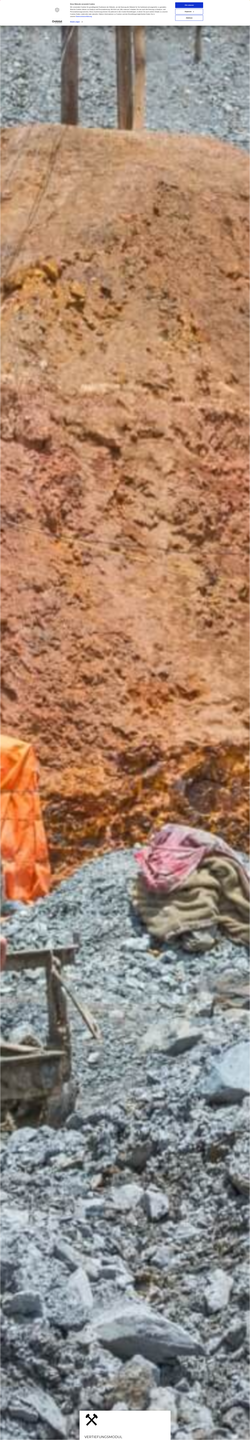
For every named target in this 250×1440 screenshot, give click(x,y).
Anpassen (188, 11)
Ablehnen (189, 18)
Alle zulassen (189, 5)
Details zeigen (75, 22)
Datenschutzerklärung (84, 16)
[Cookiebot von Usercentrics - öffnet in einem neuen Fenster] (57, 21)
